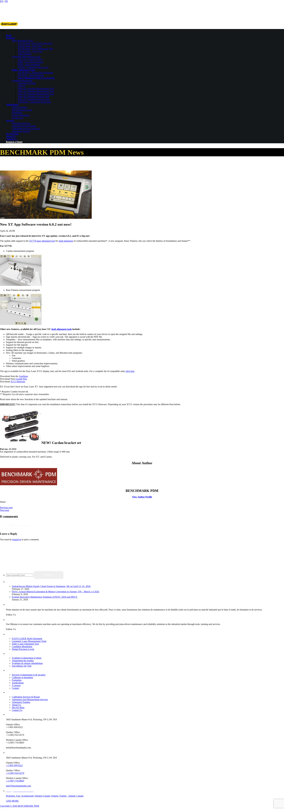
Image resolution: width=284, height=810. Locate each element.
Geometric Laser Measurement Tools (29, 641)
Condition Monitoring (22, 80)
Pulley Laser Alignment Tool (25, 644)
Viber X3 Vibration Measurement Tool (36, 94)
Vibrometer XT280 (27, 83)
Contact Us (17, 710)
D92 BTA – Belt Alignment (31, 75)
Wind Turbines (25, 54)
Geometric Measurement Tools (26, 56)
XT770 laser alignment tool (42, 241)
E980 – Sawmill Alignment (30, 62)
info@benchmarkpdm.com (18, 786)
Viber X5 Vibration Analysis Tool (33, 99)
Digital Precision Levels (23, 649)
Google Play (21, 379)
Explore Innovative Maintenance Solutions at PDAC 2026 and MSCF (45, 597)
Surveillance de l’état (21, 666)
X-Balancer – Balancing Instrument (34, 102)
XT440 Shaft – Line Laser (30, 51)
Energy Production (20, 115)
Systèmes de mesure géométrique (27, 663)
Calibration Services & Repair (26, 128)
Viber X (21, 86)
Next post (4, 510)
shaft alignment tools (61, 329)
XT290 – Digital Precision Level (33, 67)
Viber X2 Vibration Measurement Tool (36, 91)
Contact (15, 688)
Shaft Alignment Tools (22, 40)
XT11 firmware (18, 381)
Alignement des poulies (23, 660)
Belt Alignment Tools (22, 110)
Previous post (6, 507)
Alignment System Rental (24, 126)
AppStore (23, 376)
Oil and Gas (17, 118)
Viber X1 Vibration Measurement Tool (36, 88)
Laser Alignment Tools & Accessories (36, 78)
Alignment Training (21, 131)
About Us (16, 705)
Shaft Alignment (19, 107)
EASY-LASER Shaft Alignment (27, 638)
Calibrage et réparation (22, 677)
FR (6, 1)
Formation (16, 680)
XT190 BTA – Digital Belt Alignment (35, 72)
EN (1, 1)
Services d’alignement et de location (28, 675)
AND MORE (12, 801)
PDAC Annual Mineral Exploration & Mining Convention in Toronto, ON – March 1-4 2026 (56, 591)
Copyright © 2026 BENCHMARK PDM (19, 806)
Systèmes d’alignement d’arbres (26, 658)
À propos (16, 685)
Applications (18, 683)
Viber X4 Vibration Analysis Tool (33, 96)
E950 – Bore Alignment (29, 64)
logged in (16, 539)
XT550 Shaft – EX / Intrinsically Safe (35, 48)
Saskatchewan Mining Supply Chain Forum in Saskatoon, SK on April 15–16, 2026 (51, 586)
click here (129, 371)
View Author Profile (142, 497)
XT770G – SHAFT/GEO (30, 59)
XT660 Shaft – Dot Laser (30, 46)
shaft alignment (66, 241)
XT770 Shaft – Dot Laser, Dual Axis (35, 43)
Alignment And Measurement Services (30, 699)
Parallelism (17, 112)
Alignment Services (21, 123)
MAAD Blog (18, 707)
